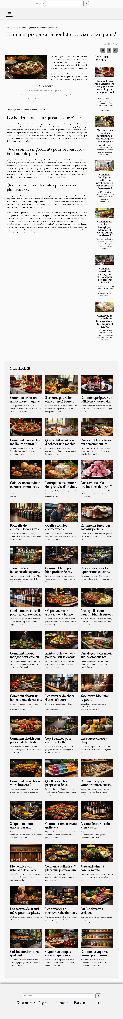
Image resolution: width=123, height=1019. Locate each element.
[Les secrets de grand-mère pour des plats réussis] (26, 895)
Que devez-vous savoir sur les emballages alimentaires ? (96, 657)
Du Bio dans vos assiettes (92, 911)
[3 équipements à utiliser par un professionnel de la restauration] (26, 810)
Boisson (79, 1003)
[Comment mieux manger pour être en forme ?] (26, 640)
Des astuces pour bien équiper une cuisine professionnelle (96, 572)
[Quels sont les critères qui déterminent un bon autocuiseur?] (97, 427)
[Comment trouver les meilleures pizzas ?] (26, 427)
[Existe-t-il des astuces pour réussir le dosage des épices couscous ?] (61, 640)
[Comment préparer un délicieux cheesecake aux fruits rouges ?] (97, 384)
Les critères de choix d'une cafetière (59, 698)
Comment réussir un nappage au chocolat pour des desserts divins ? (105, 275)
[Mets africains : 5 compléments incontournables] (97, 853)
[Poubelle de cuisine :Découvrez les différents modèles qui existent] (26, 512)
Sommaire (47, 86)
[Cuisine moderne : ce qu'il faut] (26, 938)
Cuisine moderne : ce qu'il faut (25, 953)
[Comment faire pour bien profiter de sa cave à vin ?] (61, 554)
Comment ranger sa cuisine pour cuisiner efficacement (95, 955)
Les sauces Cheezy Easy (94, 740)
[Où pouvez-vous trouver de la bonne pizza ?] (61, 597)
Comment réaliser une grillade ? (61, 825)
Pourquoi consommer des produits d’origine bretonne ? (60, 486)
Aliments (62, 1003)
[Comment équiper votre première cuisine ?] (97, 768)
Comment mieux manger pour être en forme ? (24, 657)
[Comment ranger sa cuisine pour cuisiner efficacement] (97, 938)
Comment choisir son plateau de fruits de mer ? (25, 742)
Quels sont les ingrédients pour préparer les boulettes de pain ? (46, 95)
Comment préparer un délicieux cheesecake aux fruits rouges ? (96, 401)
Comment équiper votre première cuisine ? (96, 785)
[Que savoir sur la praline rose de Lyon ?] (97, 469)
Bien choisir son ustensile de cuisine (23, 868)
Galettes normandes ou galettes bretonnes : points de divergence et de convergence (26, 488)
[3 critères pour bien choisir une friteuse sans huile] (61, 384)
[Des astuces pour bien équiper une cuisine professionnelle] (97, 554)
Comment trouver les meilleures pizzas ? (25, 442)
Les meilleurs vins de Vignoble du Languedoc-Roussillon (96, 827)
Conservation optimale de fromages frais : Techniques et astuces (104, 321)
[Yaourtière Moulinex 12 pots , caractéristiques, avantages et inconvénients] (97, 682)
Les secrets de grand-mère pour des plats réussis (25, 912)
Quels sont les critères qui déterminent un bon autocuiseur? (96, 444)
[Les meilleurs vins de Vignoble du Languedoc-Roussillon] (97, 810)
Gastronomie (26, 1003)
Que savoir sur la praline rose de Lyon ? (96, 485)
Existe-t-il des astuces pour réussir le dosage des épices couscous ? (60, 657)
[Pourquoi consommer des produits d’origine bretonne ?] (61, 469)
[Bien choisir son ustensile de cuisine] (26, 853)
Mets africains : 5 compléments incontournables (92, 870)
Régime (43, 1003)
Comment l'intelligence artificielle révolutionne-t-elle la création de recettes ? (104, 181)
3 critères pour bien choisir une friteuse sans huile (59, 401)
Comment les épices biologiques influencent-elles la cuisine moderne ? (104, 228)
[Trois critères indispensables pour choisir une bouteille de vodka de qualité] (26, 554)
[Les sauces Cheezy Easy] (97, 725)
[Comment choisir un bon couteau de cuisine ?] (26, 682)
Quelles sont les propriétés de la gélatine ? (56, 785)
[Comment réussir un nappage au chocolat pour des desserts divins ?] (104, 260)
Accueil (8, 27)
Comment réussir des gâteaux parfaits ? (95, 527)
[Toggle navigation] (9, 14)
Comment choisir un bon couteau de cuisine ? (26, 699)
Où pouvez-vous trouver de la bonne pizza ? (59, 614)
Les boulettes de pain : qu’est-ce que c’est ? (46, 91)
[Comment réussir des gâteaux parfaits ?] (97, 512)
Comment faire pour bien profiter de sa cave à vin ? (59, 572)
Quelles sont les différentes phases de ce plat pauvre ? (46, 99)
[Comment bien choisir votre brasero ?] (26, 768)
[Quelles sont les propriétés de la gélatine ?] (61, 768)
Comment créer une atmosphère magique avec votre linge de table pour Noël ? (104, 88)
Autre (16, 27)
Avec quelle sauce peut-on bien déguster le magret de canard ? (96, 614)
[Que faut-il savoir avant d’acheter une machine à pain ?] (61, 427)
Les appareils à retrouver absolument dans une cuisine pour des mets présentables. (61, 914)
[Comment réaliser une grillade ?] (61, 810)
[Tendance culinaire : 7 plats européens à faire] (61, 853)
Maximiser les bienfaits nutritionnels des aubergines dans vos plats (105, 136)
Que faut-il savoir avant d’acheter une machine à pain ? (61, 444)
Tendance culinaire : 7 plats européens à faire (61, 868)
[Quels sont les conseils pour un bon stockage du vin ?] (26, 597)
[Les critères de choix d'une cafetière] (61, 682)
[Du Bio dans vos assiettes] (97, 895)
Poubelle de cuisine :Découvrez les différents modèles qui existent (25, 531)
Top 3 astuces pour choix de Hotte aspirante (58, 742)
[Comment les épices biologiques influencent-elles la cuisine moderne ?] (104, 213)
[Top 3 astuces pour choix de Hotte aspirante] (61, 725)
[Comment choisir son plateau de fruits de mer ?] (26, 725)
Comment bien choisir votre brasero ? (25, 783)
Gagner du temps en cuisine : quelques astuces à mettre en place (59, 957)
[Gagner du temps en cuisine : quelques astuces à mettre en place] (61, 938)
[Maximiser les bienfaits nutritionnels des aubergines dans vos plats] (104, 121)
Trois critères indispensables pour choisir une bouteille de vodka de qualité (24, 573)
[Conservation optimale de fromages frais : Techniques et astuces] (104, 307)
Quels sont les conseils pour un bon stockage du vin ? (25, 614)
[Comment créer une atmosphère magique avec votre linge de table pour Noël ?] (104, 72)
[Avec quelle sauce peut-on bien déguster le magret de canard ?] (97, 597)
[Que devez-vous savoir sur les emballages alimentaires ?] (97, 640)
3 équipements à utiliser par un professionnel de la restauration (23, 829)
